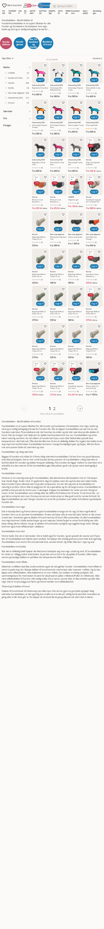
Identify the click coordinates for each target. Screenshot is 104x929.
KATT (25, 12)
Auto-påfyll (85, 12)
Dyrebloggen (97, 12)
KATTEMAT (32, 12)
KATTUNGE (42, 12)
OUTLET (60, 12)
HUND (3, 12)
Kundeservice (75, 12)
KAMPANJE (52, 12)
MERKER (68, 12)
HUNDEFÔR (12, 12)
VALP (20, 12)
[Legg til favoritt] (45, 65)
